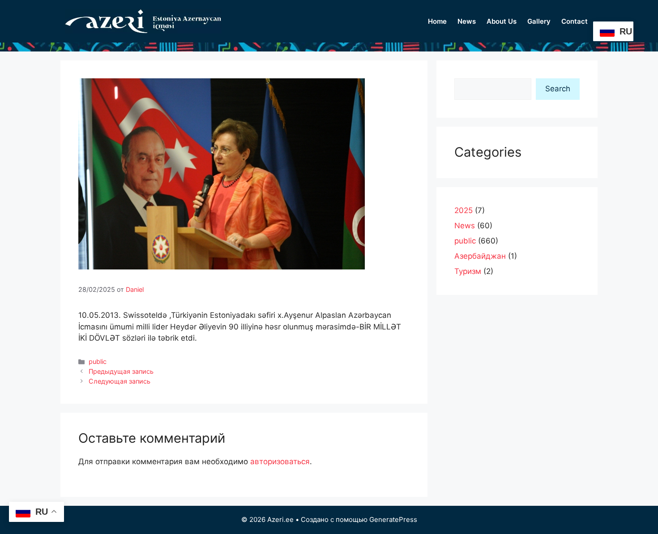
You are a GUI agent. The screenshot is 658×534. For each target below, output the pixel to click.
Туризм (467, 271)
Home (437, 21)
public (98, 361)
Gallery (539, 21)
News (466, 21)
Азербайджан (480, 256)
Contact (574, 21)
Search (557, 88)
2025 (463, 210)
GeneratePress (393, 519)
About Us (502, 21)
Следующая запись (119, 381)
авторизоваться (280, 461)
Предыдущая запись (121, 371)
